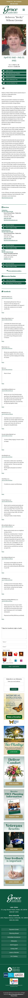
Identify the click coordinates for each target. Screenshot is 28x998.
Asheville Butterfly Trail (11, 83)
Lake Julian (14, 907)
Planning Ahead (14, 933)
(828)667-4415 (7, 258)
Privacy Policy (14, 995)
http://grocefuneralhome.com (10, 220)
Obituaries (14, 941)
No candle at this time (8, 662)
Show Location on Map (11, 227)
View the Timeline (10, 280)
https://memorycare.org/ (7, 197)
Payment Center (14, 929)
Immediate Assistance (14, 937)
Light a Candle (9, 70)
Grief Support (14, 945)
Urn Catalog (13, 956)
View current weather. (14, 271)
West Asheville (14, 915)
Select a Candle (6, 650)
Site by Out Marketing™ (16, 994)
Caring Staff (14, 948)
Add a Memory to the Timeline (13, 73)
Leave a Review (14, 952)
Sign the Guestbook (10, 76)
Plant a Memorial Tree (11, 79)
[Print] (3, 88)
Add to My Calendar (9, 225)
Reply (3, 312)
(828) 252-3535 (7, 218)
